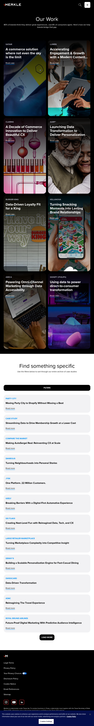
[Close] (90, 714)
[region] (47, 718)
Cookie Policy (71, 716)
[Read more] (47, 404)
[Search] (80, 4)
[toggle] (87, 5)
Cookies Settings (46, 721)
